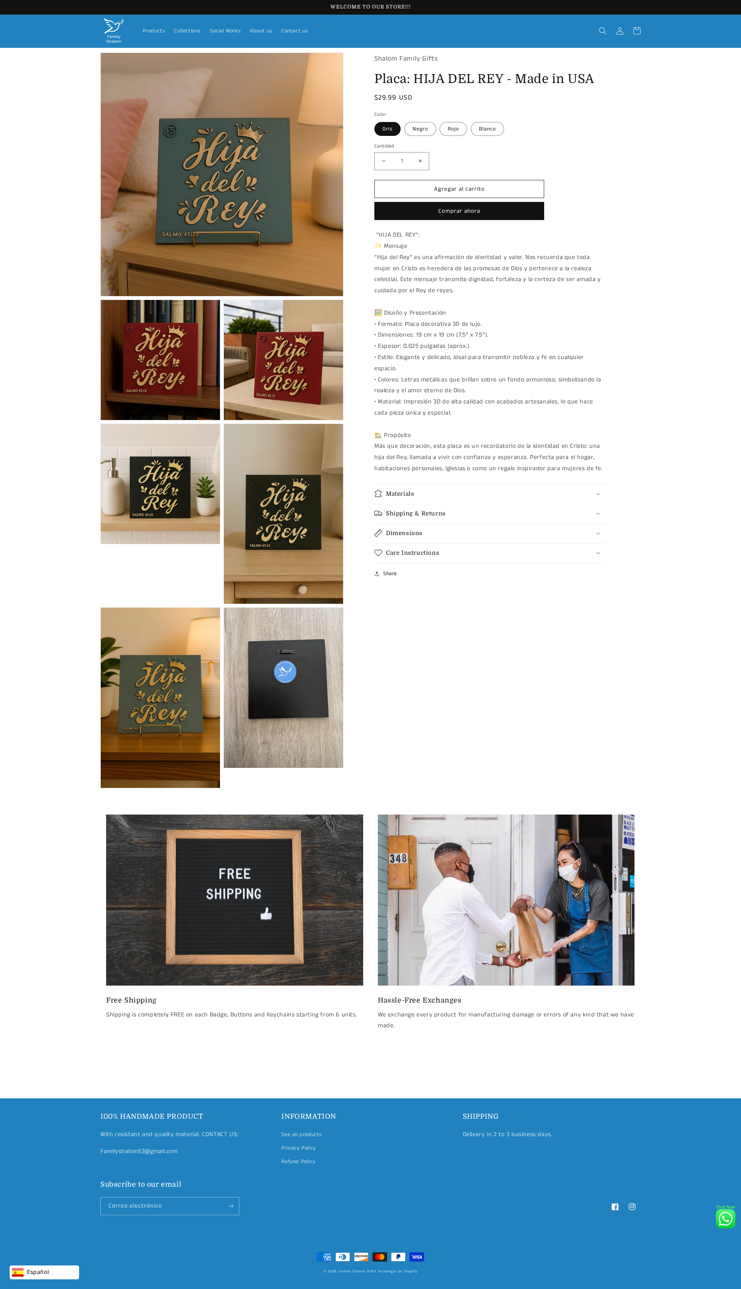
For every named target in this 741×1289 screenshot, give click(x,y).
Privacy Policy (298, 1148)
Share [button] (390, 573)
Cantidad (384, 145)
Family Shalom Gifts (357, 1271)
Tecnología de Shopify (397, 1271)
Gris (387, 128)
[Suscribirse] (230, 1206)
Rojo (453, 128)
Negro (420, 128)
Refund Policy (298, 1161)
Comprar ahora (459, 211)
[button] (602, 30)
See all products (301, 1134)
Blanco (487, 128)
